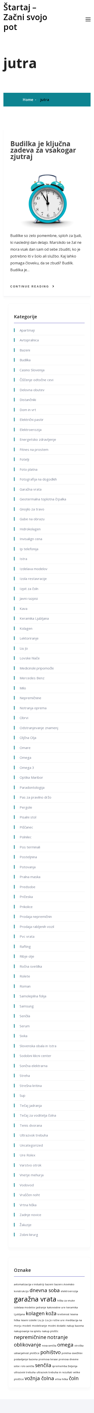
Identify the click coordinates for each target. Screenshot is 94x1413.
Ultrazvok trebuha (34, 1135)
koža (51, 1313)
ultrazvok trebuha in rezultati (54, 1372)
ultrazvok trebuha (25, 1372)
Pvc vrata (27, 936)
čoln (74, 1378)
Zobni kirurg (29, 1234)
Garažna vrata (31, 489)
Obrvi (24, 717)
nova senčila (49, 1345)
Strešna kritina (31, 1085)
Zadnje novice (30, 1214)
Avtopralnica (29, 340)
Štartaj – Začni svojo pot (25, 17)
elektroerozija (69, 1291)
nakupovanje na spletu (27, 1331)
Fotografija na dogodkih (38, 479)
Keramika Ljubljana (34, 618)
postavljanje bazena (26, 1359)
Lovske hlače (30, 658)
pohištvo (50, 1352)
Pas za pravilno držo (35, 797)
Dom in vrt (28, 409)
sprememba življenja (64, 1366)
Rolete (25, 976)
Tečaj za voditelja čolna (38, 1115)
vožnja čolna (39, 1378)
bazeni (49, 1284)
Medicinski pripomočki (37, 668)
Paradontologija (32, 787)
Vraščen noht (30, 1195)
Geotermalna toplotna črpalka (43, 499)
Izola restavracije (33, 578)
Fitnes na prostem (34, 449)
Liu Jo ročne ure (55, 1320)
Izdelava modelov (33, 568)
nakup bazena (75, 1325)
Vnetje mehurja (32, 1175)
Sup (22, 1095)
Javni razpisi (29, 598)
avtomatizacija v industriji (29, 1284)
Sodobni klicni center (35, 1055)
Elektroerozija (31, 429)
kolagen (35, 1313)
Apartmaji (27, 330)
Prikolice (26, 906)
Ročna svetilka (31, 966)
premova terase (48, 1359)
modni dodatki (57, 1325)
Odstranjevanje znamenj (39, 727)
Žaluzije (25, 1224)
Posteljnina (28, 857)
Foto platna (28, 469)
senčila (43, 1365)
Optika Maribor (31, 777)
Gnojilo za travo (32, 509)
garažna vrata (35, 1299)
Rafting (25, 946)
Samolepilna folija (33, 996)
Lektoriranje (29, 638)
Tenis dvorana (31, 1125)
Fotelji (24, 459)
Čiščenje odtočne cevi (36, 379)
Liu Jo (24, 648)
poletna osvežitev (72, 1353)
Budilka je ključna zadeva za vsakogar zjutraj (43, 150)
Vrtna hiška (28, 1205)
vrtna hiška (61, 1379)
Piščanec (26, 827)
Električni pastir (32, 419)
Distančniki (28, 399)
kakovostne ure (56, 1307)
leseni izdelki (29, 1320)
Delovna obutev (32, 390)
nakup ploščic (50, 1331)
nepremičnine (30, 1337)
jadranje (41, 1307)
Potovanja (28, 867)
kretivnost (63, 1314)
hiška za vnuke (66, 1300)
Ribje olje (27, 956)
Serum (25, 1026)
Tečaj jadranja (31, 1105)
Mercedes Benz (32, 678)
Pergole (26, 807)
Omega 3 (27, 767)
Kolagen (26, 628)
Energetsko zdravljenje (38, 439)
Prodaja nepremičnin (36, 916)
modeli (26, 1325)
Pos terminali (30, 847)
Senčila (25, 1016)
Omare (25, 747)
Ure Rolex (27, 1155)
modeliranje (39, 1325)
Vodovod (27, 1185)
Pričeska (26, 896)
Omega (25, 757)
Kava (23, 608)
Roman (25, 986)
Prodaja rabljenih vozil (37, 926)
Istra (23, 558)
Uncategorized (31, 1145)
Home (28, 99)
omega (65, 1344)
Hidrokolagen (30, 529)
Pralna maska (30, 876)
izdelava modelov (24, 1307)
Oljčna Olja (28, 737)
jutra (44, 99)
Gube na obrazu (32, 519)
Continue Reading (29, 286)
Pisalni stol (28, 817)
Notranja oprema (33, 708)
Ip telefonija (29, 549)
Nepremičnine (30, 698)
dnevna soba (45, 1290)
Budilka (25, 360)
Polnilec (25, 837)
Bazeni (25, 350)
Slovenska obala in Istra (38, 1046)
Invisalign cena (31, 539)
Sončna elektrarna (33, 1065)
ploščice (34, 1353)
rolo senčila (27, 1366)
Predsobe (27, 886)
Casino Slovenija (32, 370)
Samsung (27, 1006)
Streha (25, 1075)
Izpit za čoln (29, 588)
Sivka (23, 1035)
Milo (23, 688)
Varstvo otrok (30, 1165)
